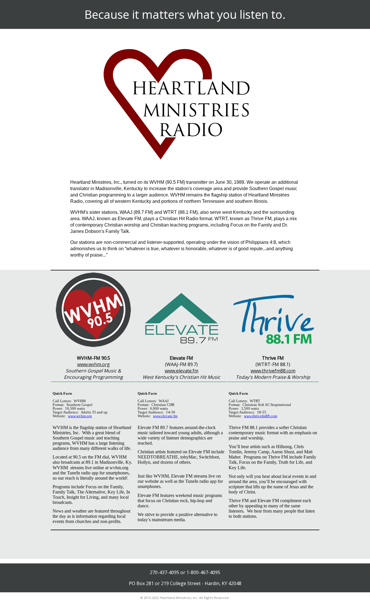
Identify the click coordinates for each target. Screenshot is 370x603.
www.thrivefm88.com (273, 371)
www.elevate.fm (181, 371)
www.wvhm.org (93, 364)
